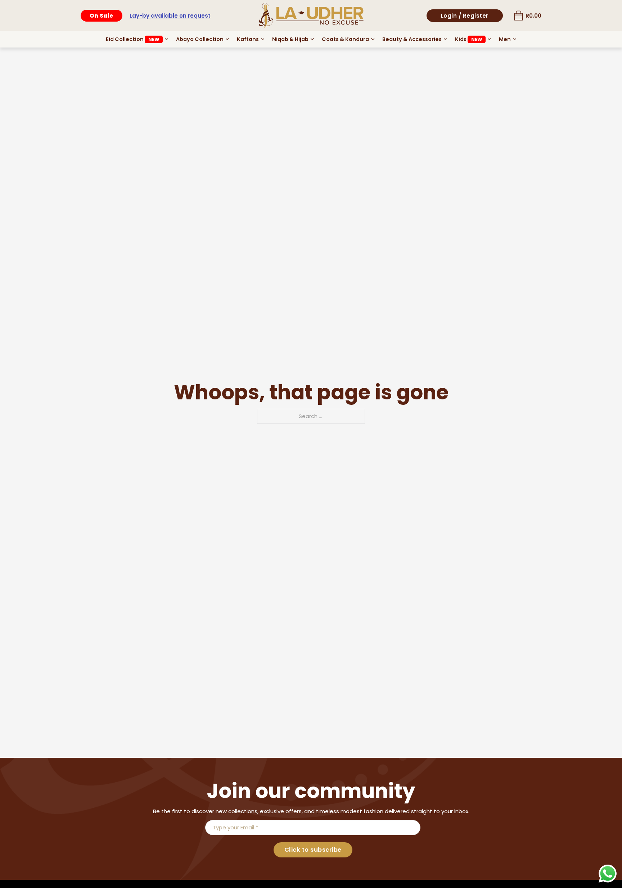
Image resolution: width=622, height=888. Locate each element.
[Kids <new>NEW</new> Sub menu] (489, 39)
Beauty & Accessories (412, 39)
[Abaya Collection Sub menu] (227, 39)
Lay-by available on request (170, 15)
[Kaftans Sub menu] (262, 39)
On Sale (101, 15)
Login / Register (464, 15)
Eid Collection (132, 39)
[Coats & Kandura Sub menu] (372, 39)
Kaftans (248, 39)
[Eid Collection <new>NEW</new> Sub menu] (166, 39)
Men (505, 39)
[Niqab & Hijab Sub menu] (312, 39)
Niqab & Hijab (290, 39)
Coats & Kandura (345, 39)
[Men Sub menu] (514, 39)
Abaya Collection (200, 39)
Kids (468, 39)
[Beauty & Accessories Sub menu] (445, 39)
